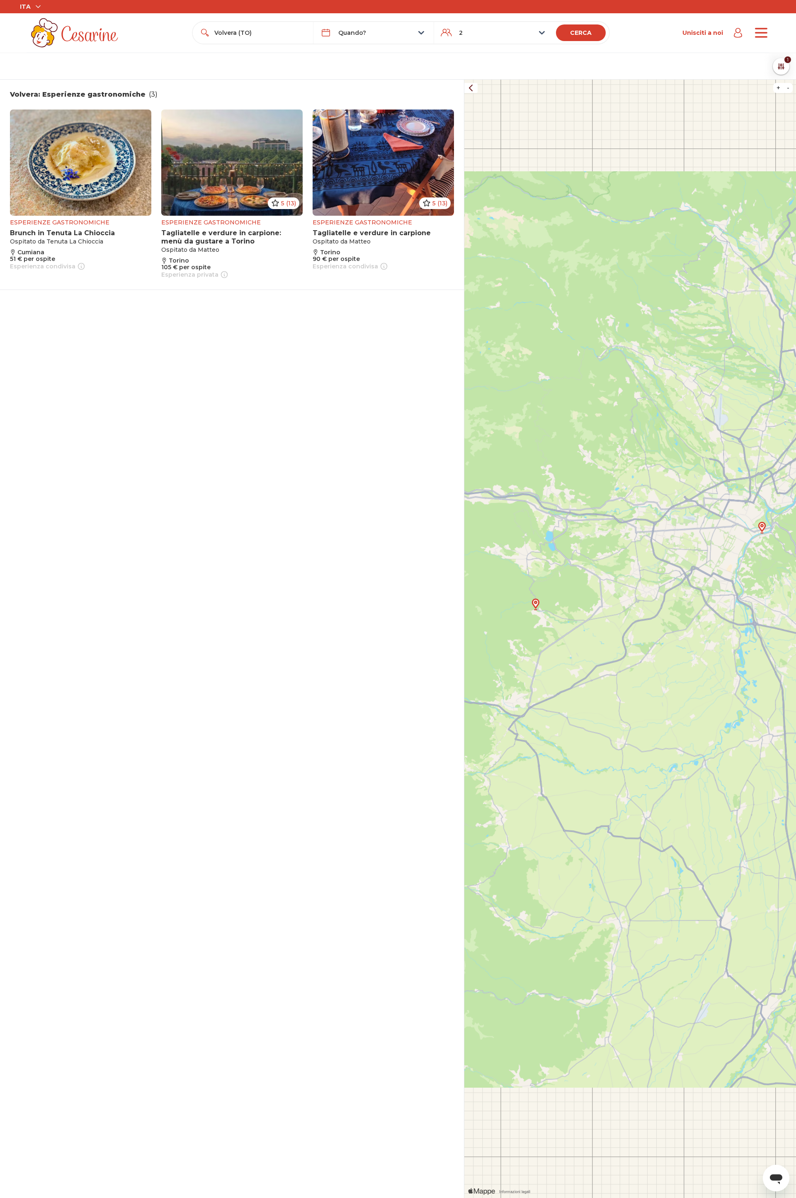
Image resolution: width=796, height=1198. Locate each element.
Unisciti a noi (702, 33)
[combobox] (260, 33)
